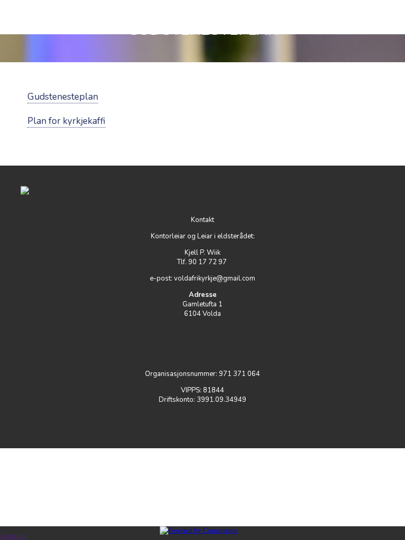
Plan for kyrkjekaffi (66, 121)
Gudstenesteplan (62, 97)
